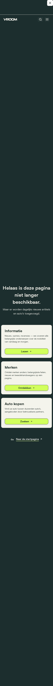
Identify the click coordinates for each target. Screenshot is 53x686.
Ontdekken (24, 387)
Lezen (24, 351)
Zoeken (24, 421)
